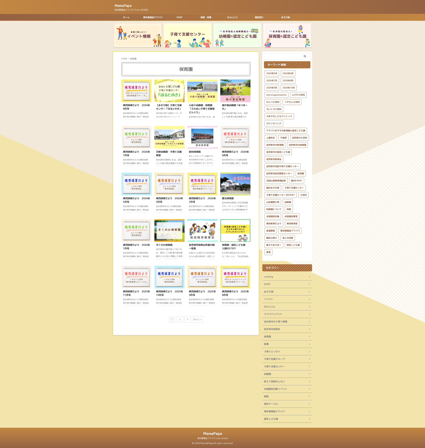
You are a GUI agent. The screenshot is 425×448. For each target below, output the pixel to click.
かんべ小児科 (272, 101)
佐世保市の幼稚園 (297, 144)
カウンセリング (273, 123)
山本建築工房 (272, 202)
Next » (197, 319)
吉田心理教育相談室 (276, 180)
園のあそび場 (272, 187)
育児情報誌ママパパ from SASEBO (212, 438)
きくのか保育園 (164, 245)
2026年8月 (288, 80)
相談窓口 (259, 17)
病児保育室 (292, 223)
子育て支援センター (294, 187)
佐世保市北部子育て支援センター (282, 166)
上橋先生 (270, 137)
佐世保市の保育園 (275, 144)
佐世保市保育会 (273, 159)
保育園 (301, 173)
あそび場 (285, 17)
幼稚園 (288, 202)
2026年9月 (271, 87)
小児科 (303, 194)
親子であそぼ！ (273, 244)
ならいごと (232, 17)
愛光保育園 (228, 198)
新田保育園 (195, 151)
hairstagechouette (276, 94)
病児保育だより (273, 223)
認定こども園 (293, 244)
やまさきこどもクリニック (279, 116)
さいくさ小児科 (273, 109)
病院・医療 (206, 17)
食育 (268, 252)
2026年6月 (288, 73)
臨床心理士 (271, 237)
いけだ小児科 (298, 94)
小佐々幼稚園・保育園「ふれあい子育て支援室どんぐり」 (201, 109)
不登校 (283, 137)
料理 (289, 209)
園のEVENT (296, 180)
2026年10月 (289, 87)
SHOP (179, 17)
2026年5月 (271, 73)
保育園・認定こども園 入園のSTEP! (235, 246)
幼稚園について (273, 209)
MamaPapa (123, 5)
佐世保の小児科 (299, 137)
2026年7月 (271, 80)
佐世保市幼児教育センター (279, 173)
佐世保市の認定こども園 (278, 151)
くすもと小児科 (292, 101)
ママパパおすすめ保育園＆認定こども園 (285, 130)
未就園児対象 (272, 216)
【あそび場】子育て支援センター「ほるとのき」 (169, 107)
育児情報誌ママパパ (153, 17)
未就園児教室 (291, 216)
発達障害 (270, 230)
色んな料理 (287, 237)
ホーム (126, 17)
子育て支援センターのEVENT (280, 194)
